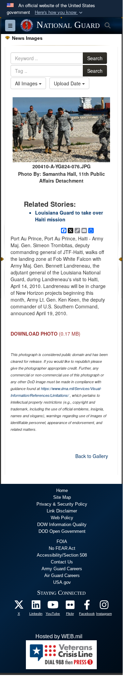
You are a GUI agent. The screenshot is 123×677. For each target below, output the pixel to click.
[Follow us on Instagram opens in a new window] (103, 606)
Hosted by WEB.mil (58, 636)
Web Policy (62, 517)
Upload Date (68, 83)
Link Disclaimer (62, 510)
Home (62, 490)
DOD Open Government (62, 531)
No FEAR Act (62, 548)
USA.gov (62, 582)
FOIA (62, 541)
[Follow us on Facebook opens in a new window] (86, 606)
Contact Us (62, 561)
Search (95, 58)
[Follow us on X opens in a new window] (18, 606)
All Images (27, 83)
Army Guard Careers (62, 568)
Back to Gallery (91, 456)
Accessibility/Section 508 (62, 555)
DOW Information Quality (62, 524)
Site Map (62, 497)
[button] (59, 12)
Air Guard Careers (62, 575)
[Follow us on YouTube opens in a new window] (52, 606)
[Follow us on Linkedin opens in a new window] (35, 606)
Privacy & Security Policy (61, 504)
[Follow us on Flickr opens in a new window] (69, 606)
